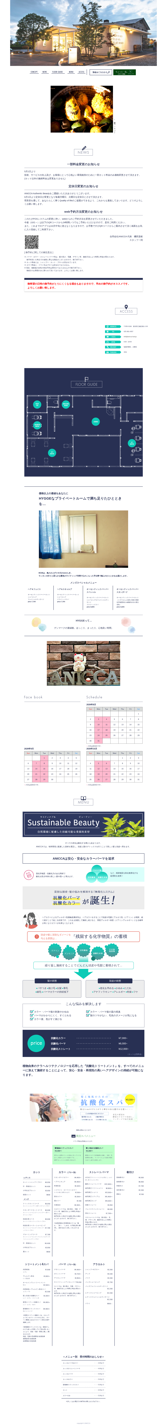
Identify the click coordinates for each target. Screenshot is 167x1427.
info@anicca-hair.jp (130, 337)
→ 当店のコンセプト (115, 126)
